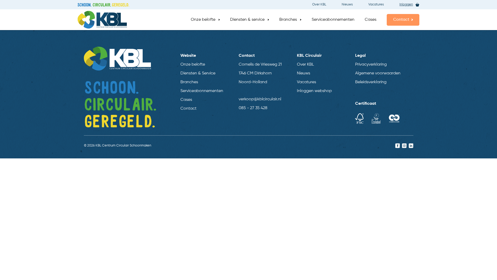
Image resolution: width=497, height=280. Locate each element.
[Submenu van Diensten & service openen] (268, 19)
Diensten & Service (197, 73)
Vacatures (376, 4)
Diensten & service (247, 20)
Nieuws (347, 4)
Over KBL (319, 4)
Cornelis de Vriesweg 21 (260, 64)
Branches (288, 20)
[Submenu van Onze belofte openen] (219, 19)
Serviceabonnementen (333, 20)
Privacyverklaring (371, 64)
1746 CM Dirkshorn (255, 73)
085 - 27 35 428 (253, 108)
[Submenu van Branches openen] (300, 19)
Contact (401, 20)
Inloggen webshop (314, 91)
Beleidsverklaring (370, 82)
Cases (370, 20)
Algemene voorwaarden (377, 73)
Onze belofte (203, 20)
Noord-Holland (253, 82)
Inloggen (406, 4)
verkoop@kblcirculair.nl (260, 99)
